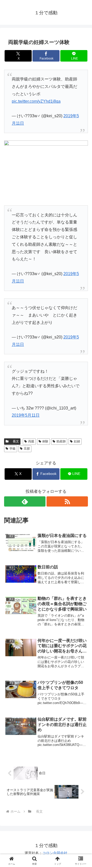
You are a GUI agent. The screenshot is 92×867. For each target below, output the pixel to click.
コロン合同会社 (54, 853)
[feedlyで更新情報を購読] (24, 501)
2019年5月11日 (26, 415)
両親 (31, 441)
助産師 (61, 441)
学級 (12, 448)
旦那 (27, 448)
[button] (82, 701)
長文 (14, 441)
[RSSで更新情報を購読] (67, 501)
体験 (45, 441)
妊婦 (77, 441)
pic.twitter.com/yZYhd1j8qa (36, 101)
